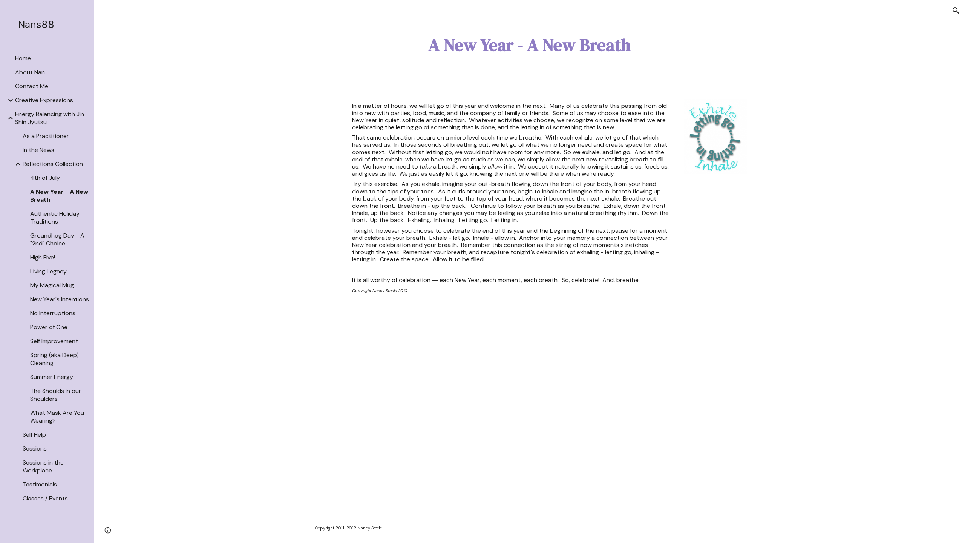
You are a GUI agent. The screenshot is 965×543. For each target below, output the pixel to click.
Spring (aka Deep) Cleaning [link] (54, 359)
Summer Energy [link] (51, 377)
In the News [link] (38, 150)
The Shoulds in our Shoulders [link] (55, 395)
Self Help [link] (34, 435)
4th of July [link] (45, 178)
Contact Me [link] (31, 86)
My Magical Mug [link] (52, 285)
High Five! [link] (42, 257)
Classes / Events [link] (45, 498)
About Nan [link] (30, 72)
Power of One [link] (48, 327)
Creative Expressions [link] (44, 100)
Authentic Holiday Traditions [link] (55, 217)
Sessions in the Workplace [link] (43, 466)
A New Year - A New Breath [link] (59, 196)
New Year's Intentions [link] (59, 299)
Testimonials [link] (40, 484)
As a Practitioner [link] (46, 136)
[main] (529, 45)
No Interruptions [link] (52, 313)
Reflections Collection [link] (53, 164)
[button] (956, 11)
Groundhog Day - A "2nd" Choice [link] (57, 239)
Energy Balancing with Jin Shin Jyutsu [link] (49, 118)
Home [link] (23, 58)
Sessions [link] (35, 448)
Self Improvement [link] (54, 341)
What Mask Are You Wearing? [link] (57, 417)
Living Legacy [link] (48, 271)
